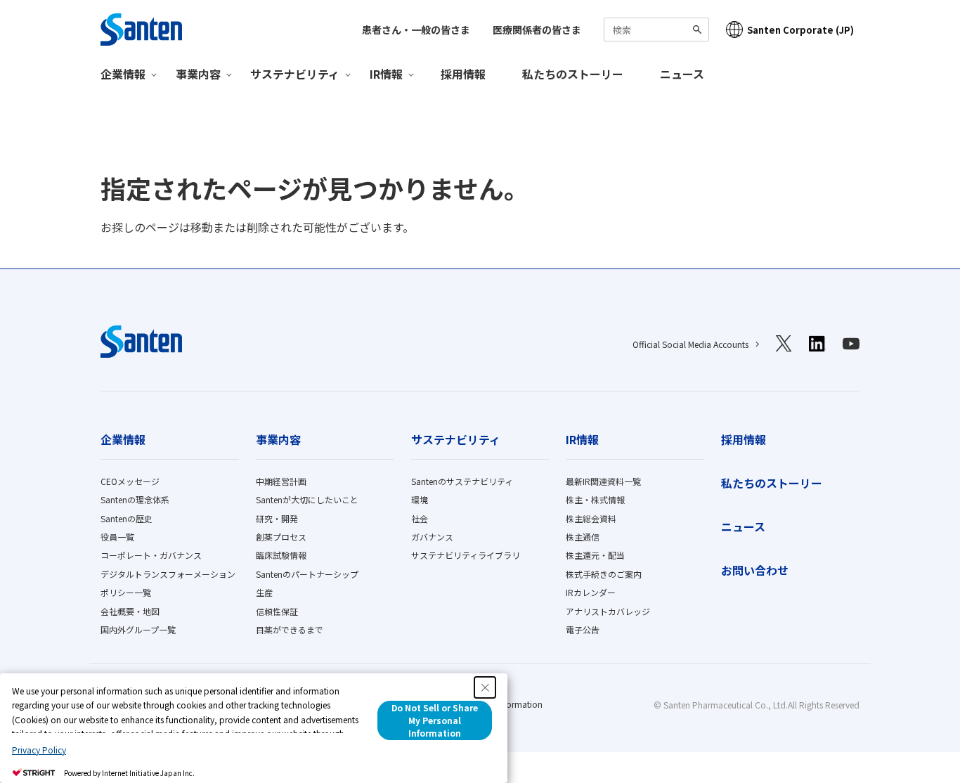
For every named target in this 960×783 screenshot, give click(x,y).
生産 (264, 592)
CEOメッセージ (130, 481)
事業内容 (278, 439)
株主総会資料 (591, 518)
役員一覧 (117, 537)
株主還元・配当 (595, 555)
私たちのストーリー (572, 74)
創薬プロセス (281, 537)
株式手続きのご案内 (604, 574)
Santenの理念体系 (134, 499)
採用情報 (463, 74)
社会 (419, 518)
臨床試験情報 (281, 555)
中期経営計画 (281, 481)
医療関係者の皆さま (537, 29)
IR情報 (582, 439)
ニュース (682, 74)
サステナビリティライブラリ (465, 555)
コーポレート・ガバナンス (151, 555)
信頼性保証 (277, 611)
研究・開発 (277, 518)
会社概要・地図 (130, 611)
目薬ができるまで (289, 629)
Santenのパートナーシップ (307, 574)
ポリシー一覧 (125, 592)
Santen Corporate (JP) (800, 30)
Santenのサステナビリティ (462, 481)
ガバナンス (432, 537)
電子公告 (582, 629)
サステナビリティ (455, 439)
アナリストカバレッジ (608, 611)
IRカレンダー (591, 592)
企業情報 (122, 439)
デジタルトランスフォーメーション (167, 574)
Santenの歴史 (126, 518)
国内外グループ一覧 (138, 629)
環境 (419, 499)
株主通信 (582, 537)
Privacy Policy (39, 750)
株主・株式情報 (595, 499)
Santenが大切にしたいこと (307, 499)
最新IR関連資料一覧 (603, 481)
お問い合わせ (755, 570)
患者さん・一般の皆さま (416, 29)
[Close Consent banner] (484, 687)
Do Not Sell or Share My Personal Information (434, 720)
